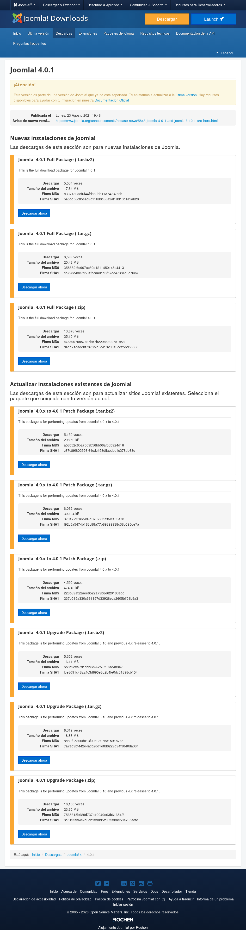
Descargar (167, 19)
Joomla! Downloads (55, 18)
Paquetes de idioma (119, 33)
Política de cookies (109, 899)
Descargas (64, 33)
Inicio (17, 33)
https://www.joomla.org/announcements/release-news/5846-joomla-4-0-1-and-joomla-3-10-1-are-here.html (137, 120)
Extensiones (88, 33)
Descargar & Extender (60, 4)
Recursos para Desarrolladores (198, 4)
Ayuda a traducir (181, 899)
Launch (212, 19)
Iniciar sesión (123, 904)
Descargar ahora (34, 213)
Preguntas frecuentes (29, 43)
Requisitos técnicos (155, 33)
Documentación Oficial (112, 100)
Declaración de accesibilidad (34, 899)
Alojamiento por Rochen (123, 927)
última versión (186, 94)
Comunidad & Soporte (147, 4)
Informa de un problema (215, 899)
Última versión (38, 33)
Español (227, 53)
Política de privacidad (75, 899)
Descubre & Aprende (103, 4)
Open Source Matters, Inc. (110, 912)
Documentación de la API (195, 33)
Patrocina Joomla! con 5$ (146, 899)
